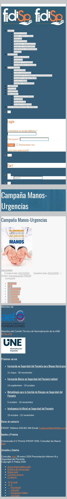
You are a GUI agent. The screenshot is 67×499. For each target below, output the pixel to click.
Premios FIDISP (20, 81)
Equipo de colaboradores (24, 47)
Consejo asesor (20, 41)
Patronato (18, 39)
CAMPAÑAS (12, 86)
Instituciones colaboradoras (25, 49)
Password (13, 139)
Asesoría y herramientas (24, 83)
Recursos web (20, 102)
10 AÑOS (18, 52)
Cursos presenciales (22, 73)
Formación (18, 60)
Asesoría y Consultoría (23, 62)
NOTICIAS (11, 89)
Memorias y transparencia (25, 44)
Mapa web (12, 472)
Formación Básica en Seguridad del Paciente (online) (32, 379)
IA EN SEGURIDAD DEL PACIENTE (22, 107)
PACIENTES (12, 91)
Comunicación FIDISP (20, 276)
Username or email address (22, 130)
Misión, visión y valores (23, 36)
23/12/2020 (23, 273)
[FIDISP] (33, 25)
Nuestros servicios (21, 57)
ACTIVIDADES (13, 68)
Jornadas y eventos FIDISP (25, 78)
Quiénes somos (20, 33)
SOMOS (10, 31)
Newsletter (18, 99)
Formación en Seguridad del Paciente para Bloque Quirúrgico (36, 366)
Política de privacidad (18, 469)
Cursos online (20, 70)
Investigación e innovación (25, 65)
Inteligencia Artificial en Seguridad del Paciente (30, 408)
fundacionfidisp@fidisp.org (52, 428)
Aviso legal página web (19, 466)
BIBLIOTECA (12, 94)
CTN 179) (7, 334)
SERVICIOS (12, 54)
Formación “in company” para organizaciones (33, 75)
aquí (3, 443)
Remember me (27, 145)
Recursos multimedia (23, 104)
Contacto (12, 477)
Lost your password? (18, 150)
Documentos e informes (24, 97)
